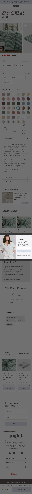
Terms (18, 255)
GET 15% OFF (24, 251)
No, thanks (24, 253)
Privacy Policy (21, 255)
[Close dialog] (31, 236)
